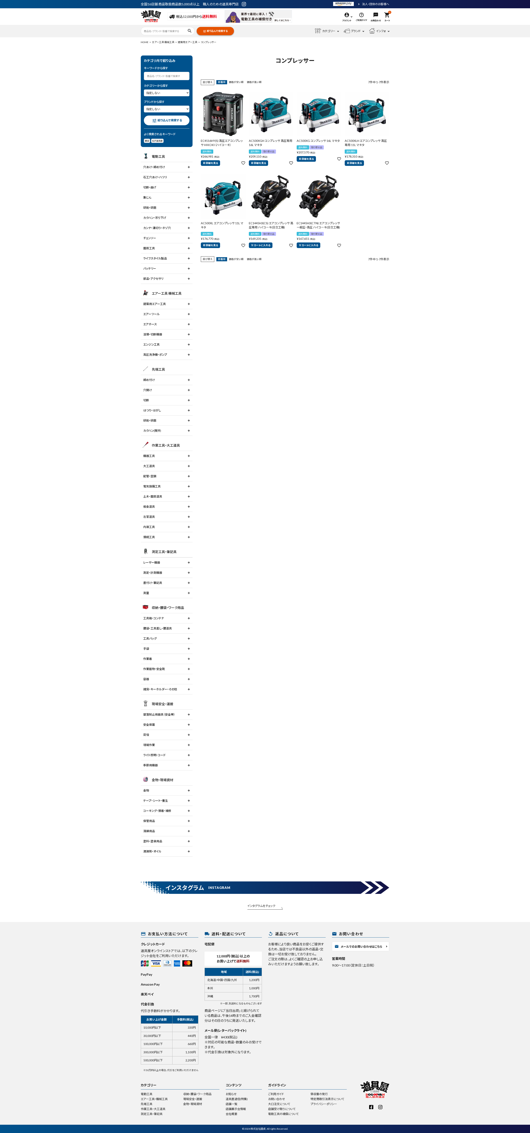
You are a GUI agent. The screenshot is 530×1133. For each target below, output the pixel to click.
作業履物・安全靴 (154, 669)
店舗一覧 (231, 1104)
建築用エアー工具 (187, 42)
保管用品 (149, 821)
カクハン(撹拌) (152, 430)
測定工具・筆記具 (152, 1114)
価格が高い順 (254, 82)
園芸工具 (149, 248)
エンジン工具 (151, 344)
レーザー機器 (151, 562)
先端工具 (146, 1104)
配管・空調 (149, 476)
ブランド (356, 31)
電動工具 (146, 1094)
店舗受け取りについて (282, 1109)
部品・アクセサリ (153, 278)
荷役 (146, 734)
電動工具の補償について (283, 1114)
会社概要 (231, 1114)
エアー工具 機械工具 (163, 42)
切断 (146, 400)
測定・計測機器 (152, 572)
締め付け (149, 380)
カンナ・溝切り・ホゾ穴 (157, 228)
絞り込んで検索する (215, 31)
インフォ (381, 31)
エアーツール (151, 314)
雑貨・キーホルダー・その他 (160, 689)
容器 (146, 679)
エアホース (150, 324)
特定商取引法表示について (327, 1099)
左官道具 (149, 516)
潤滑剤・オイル (152, 851)
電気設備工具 (152, 486)
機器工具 (149, 456)
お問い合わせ (276, 1099)
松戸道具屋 (157, 141)
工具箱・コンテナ (153, 618)
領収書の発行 (319, 1094)
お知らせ (231, 1094)
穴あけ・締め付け (154, 167)
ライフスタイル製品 (155, 258)
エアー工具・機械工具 (154, 1099)
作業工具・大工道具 (153, 1109)
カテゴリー (328, 31)
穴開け (147, 390)
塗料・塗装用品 (152, 841)
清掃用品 (149, 831)
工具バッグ (150, 638)
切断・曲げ (149, 187)
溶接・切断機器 (152, 334)
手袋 (146, 648)
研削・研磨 (149, 207)
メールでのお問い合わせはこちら (358, 946)
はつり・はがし (152, 410)
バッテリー (149, 268)
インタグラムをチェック (261, 906)
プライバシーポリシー (324, 1104)
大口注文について (279, 1104)
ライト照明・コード (154, 755)
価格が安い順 (236, 82)
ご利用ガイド (276, 1094)
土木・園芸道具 (152, 496)
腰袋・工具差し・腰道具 (157, 628)
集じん (147, 197)
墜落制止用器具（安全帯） (159, 714)
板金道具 (149, 506)
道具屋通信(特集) (237, 1099)
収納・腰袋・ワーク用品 (197, 1094)
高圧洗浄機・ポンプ (155, 354)
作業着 (147, 659)
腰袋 (147, 141)
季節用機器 (150, 765)
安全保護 (149, 724)
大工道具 (149, 466)
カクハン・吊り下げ (154, 217)
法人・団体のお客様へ (375, 4)
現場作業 (149, 745)
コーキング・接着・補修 (157, 810)
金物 (146, 790)
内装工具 (149, 527)
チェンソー (149, 238)
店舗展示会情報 (236, 1109)
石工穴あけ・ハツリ (155, 177)
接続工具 (149, 537)
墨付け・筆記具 (152, 583)
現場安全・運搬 (192, 1099)
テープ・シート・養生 (155, 800)
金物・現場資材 (192, 1104)
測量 (146, 593)
